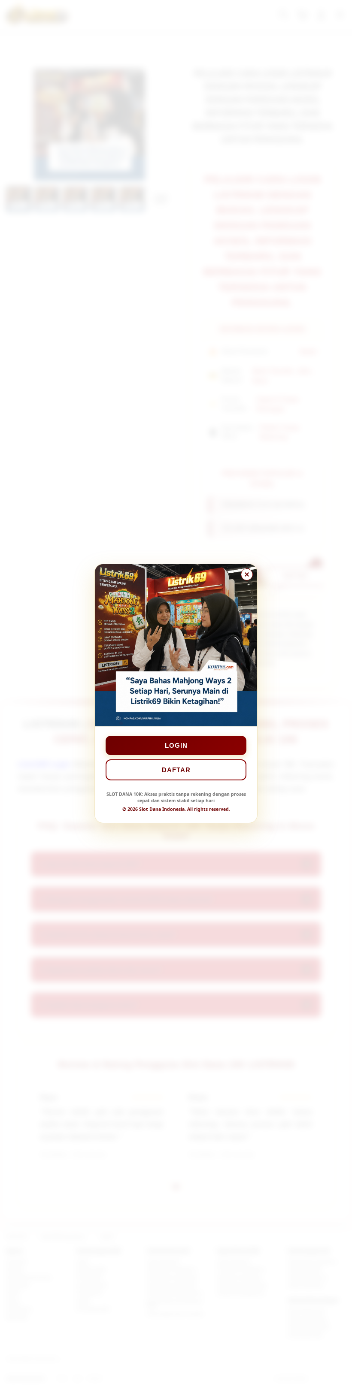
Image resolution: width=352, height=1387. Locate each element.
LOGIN (176, 745)
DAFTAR (176, 770)
